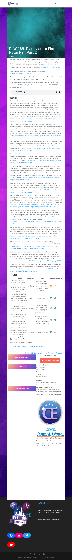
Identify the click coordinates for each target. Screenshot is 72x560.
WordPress (50, 557)
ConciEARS (29, 77)
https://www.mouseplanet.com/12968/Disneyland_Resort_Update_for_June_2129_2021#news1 (38, 261)
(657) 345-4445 (40, 367)
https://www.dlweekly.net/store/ (21, 73)
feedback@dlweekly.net (49, 382)
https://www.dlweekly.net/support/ (49, 67)
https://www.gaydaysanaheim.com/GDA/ (43, 207)
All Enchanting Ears (25, 85)
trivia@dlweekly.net (45, 385)
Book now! (47, 445)
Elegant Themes (31, 557)
